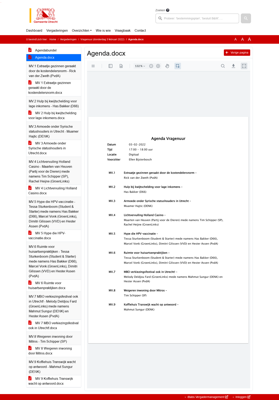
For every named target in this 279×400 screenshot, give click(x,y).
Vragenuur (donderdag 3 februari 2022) (102, 39)
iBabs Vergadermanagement (206, 397)
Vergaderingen (57, 30)
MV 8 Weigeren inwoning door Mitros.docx (50, 351)
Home (52, 39)
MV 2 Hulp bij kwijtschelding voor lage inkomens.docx (52, 115)
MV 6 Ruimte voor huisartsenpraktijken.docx (46, 285)
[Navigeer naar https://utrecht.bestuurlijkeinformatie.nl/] (45, 15)
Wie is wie (103, 30)
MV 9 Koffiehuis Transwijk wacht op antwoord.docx (50, 381)
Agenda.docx (44, 57)
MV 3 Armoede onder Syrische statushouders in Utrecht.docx (47, 148)
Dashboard (34, 30)
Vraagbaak (123, 30)
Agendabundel (46, 50)
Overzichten (80, 30)
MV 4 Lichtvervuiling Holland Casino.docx (52, 191)
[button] (246, 18)
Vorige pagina (239, 52)
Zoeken (160, 10)
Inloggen (241, 397)
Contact (140, 30)
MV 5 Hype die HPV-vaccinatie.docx (46, 235)
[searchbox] (197, 18)
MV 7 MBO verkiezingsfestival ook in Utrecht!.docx (53, 325)
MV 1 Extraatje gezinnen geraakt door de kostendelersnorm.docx (49, 87)
